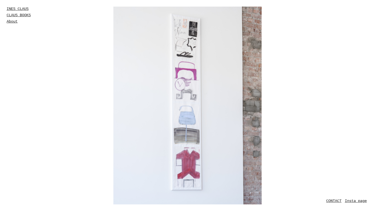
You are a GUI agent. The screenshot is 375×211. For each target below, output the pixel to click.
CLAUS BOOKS (19, 15)
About (12, 21)
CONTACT (334, 201)
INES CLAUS (18, 9)
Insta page (356, 201)
